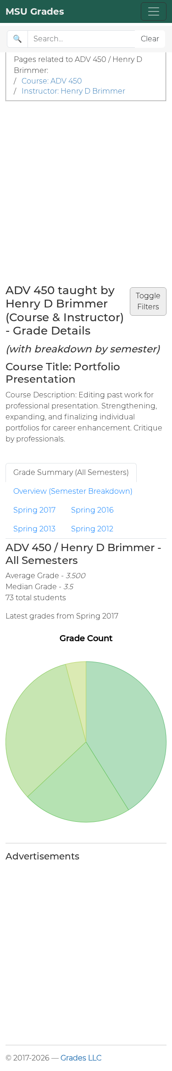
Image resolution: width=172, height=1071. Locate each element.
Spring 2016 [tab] (92, 510)
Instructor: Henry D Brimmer (73, 91)
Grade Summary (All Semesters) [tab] (71, 472)
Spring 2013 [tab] (34, 528)
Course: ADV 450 (52, 81)
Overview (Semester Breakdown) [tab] (73, 491)
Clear (150, 38)
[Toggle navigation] (153, 11)
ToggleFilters (148, 301)
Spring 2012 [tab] (92, 528)
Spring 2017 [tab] (34, 510)
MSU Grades (35, 11)
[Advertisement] (86, 192)
